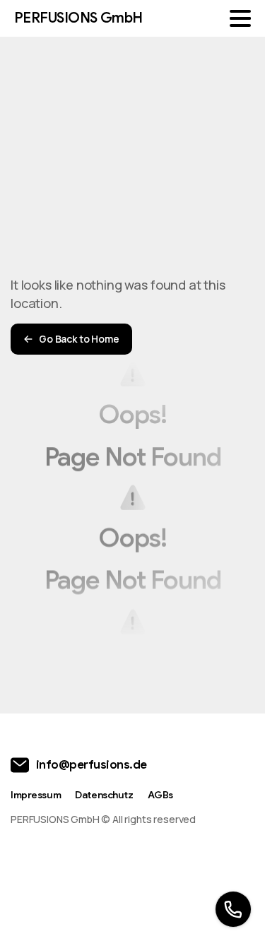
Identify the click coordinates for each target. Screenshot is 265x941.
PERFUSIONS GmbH (78, 18)
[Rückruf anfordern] (233, 909)
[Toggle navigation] (240, 18)
